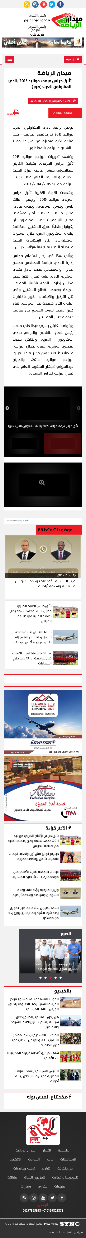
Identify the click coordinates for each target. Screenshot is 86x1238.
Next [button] (7, 408)
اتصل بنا (67, 1232)
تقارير (46, 1168)
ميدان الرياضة (26, 1150)
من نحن (78, 1232)
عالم (50, 1159)
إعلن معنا (54, 1232)
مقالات (12, 1177)
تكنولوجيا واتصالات (65, 1177)
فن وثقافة (65, 1168)
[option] (43, 408)
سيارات (26, 1186)
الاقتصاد (15, 1159)
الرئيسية (71, 59)
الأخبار (47, 1150)
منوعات (59, 1186)
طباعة (9, 114)
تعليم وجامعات (24, 1168)
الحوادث (34, 1159)
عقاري (42, 1186)
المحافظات (68, 1159)
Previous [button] (79, 408)
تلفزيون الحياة (34, 1177)
